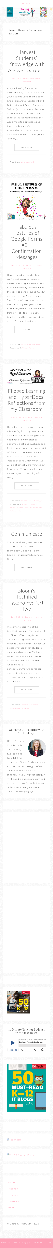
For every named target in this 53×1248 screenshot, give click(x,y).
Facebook (13, 1188)
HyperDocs (37, 507)
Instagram (13, 1201)
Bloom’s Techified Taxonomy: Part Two (26, 599)
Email (11, 1207)
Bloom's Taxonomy (29, 705)
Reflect (13, 511)
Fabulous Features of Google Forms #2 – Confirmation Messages (26, 242)
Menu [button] (29, 3)
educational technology (31, 344)
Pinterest (13, 1195)
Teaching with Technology (26, 12)
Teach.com (15, 1139)
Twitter (12, 1182)
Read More (26, 147)
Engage (25, 504)
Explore (33, 504)
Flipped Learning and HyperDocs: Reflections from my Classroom (26, 400)
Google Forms (28, 348)
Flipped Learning (24, 507)
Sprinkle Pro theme (29, 1242)
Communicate (26, 534)
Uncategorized (27, 162)
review (19, 511)
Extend (13, 507)
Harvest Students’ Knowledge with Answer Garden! (26, 61)
